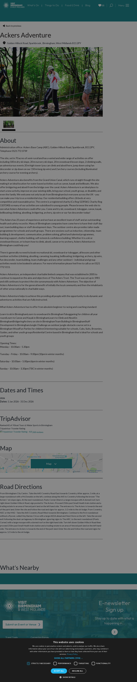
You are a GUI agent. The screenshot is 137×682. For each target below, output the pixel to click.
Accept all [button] (59, 671)
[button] (68, 658)
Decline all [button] (77, 671)
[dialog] (68, 660)
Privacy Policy (72, 654)
